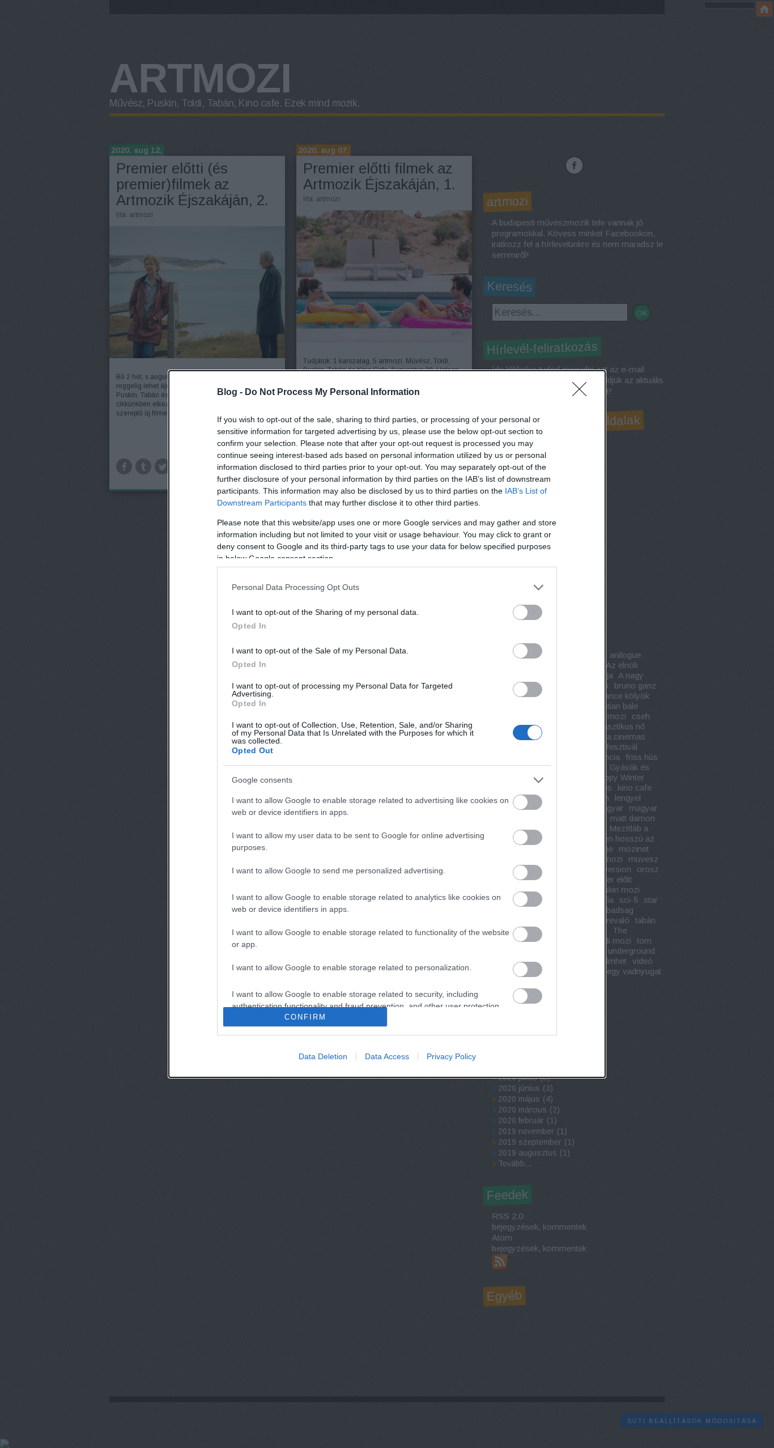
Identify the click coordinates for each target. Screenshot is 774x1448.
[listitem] (387, 587)
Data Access (387, 1056)
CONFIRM (305, 1017)
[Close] (583, 393)
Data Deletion (323, 1056)
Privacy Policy (451, 1056)
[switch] (527, 612)
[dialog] (387, 724)
